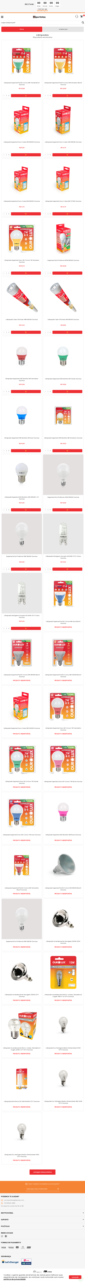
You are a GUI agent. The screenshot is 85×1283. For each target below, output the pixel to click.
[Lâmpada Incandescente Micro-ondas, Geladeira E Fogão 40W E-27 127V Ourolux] (22, 1025)
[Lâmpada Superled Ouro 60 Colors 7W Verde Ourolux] (22, 759)
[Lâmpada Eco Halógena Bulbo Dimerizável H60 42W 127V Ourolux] (63, 1079)
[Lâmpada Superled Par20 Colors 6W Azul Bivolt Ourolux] (63, 593)
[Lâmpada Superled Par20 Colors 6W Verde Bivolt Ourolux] (22, 60)
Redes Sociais (7, 1233)
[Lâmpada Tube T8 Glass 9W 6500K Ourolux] (63, 297)
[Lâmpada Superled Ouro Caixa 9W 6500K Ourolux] (22, 119)
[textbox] (42, 23)
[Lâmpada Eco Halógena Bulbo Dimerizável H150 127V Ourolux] (22, 1132)
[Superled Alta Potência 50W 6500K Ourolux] (63, 238)
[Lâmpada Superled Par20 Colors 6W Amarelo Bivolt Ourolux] (63, 60)
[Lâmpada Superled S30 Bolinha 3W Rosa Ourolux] (63, 812)
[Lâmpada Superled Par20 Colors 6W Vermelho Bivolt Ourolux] (22, 865)
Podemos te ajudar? (10, 1196)
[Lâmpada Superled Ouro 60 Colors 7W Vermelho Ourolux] (63, 706)
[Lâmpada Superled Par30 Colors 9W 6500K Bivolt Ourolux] (63, 865)
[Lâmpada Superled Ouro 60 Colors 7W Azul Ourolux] (22, 812)
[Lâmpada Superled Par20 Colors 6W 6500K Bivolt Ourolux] (22, 652)
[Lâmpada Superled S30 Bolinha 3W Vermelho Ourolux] (22, 356)
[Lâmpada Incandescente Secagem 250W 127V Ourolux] (22, 972)
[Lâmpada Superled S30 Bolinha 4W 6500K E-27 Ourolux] (22, 475)
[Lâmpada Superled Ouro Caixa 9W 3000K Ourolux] (22, 706)
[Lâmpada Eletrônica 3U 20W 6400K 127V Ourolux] (22, 1079)
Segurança (6, 1256)
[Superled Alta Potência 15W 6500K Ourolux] (22, 534)
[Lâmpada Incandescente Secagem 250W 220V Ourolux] (63, 919)
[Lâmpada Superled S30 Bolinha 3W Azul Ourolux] (22, 415)
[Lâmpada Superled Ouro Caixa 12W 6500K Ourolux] (63, 119)
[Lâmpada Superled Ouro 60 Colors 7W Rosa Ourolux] (63, 759)
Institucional (7, 1213)
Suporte (4, 1220)
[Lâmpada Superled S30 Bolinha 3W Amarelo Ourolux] (63, 415)
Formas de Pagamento (11, 1242)
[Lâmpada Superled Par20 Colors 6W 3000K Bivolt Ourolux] (63, 652)
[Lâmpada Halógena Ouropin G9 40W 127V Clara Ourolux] (22, 593)
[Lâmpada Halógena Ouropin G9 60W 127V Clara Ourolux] (63, 534)
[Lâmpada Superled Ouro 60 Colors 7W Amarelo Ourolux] (22, 238)
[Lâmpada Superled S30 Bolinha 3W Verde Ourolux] (63, 356)
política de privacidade (15, 1279)
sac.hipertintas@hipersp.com (14, 1200)
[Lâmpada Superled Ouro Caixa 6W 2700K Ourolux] (63, 179)
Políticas (5, 1226)
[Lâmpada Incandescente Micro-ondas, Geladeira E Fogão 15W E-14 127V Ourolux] (63, 972)
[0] (81, 17)
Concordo (75, 1277)
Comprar (26, 95)
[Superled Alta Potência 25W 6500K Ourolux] (22, 919)
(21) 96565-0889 (9, 1203)
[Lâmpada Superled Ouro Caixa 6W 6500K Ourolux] (22, 179)
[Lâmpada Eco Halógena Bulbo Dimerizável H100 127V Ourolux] (63, 1025)
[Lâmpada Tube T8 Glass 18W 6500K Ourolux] (22, 297)
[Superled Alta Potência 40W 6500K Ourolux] (63, 475)
